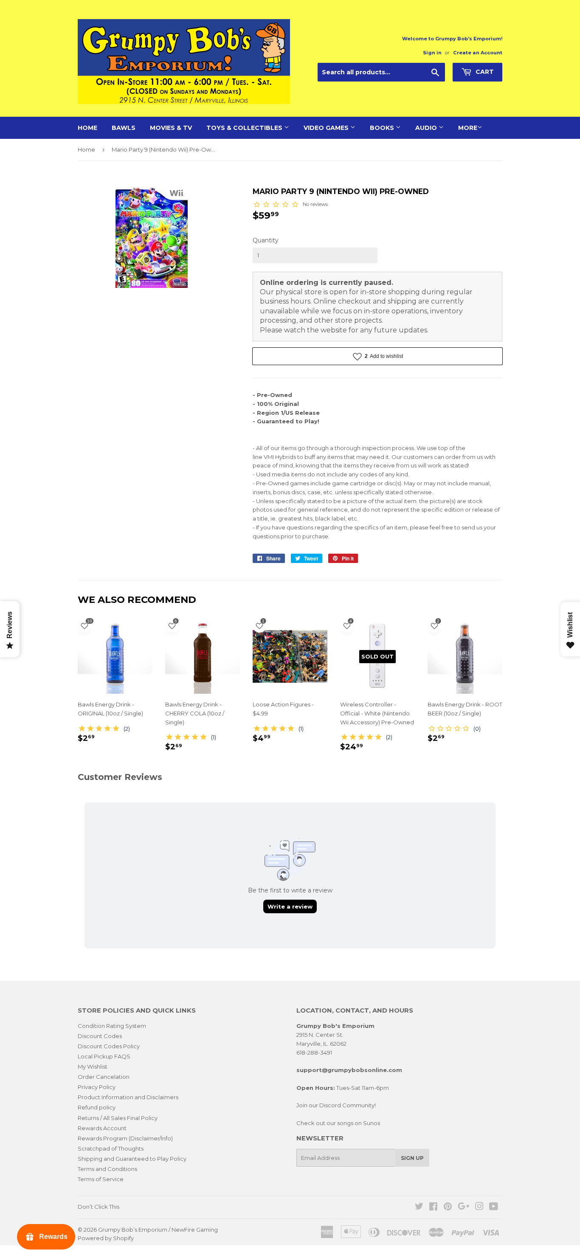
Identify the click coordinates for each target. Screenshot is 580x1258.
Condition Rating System (112, 1025)
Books (383, 128)
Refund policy (96, 1107)
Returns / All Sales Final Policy (118, 1117)
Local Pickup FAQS (104, 1056)
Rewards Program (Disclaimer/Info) (125, 1138)
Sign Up (412, 1158)
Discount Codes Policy (109, 1046)
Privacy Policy (96, 1087)
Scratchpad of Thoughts (111, 1148)
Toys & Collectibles (245, 128)
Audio (427, 128)
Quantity (266, 240)
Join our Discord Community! (336, 1105)
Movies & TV (171, 128)
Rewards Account (102, 1128)
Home (87, 128)
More (467, 128)
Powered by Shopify (106, 1238)
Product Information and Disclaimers (128, 1097)
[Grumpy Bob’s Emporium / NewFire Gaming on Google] (464, 1207)
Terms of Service (101, 1179)
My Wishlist (92, 1066)
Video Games (327, 128)
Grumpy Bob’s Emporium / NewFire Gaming (158, 1229)
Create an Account (477, 53)
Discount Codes (100, 1036)
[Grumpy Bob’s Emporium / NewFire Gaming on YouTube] (493, 1207)
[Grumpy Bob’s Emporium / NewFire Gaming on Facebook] (433, 1207)
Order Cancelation (104, 1076)
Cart (484, 72)
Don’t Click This (98, 1206)
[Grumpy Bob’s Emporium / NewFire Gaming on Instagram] (479, 1207)
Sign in (432, 53)
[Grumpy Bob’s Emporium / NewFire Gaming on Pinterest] (447, 1207)
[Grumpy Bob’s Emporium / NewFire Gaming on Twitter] (419, 1207)
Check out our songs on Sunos (338, 1123)
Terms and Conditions (107, 1168)
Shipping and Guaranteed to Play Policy (132, 1158)
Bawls (123, 128)
